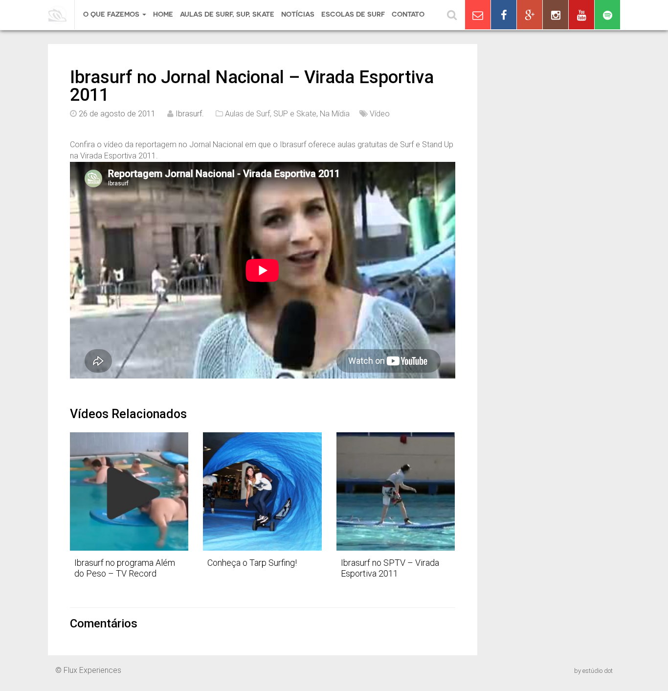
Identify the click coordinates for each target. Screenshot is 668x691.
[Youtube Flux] (581, 14)
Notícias (297, 14)
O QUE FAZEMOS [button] (112, 14)
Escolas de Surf (353, 14)
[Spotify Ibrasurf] (607, 14)
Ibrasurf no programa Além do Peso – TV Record (124, 568)
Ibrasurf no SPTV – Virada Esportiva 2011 (390, 568)
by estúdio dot (593, 670)
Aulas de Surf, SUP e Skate (270, 113)
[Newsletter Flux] (477, 14)
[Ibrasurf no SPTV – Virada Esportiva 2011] (395, 491)
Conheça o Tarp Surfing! (252, 562)
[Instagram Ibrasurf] (555, 14)
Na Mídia (335, 113)
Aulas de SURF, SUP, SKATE (227, 14)
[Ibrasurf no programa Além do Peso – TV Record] (129, 491)
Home (163, 14)
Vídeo (380, 113)
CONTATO (408, 14)
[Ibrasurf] (61, 14)
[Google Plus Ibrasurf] (529, 14)
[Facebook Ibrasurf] (503, 14)
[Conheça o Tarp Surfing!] (262, 491)
